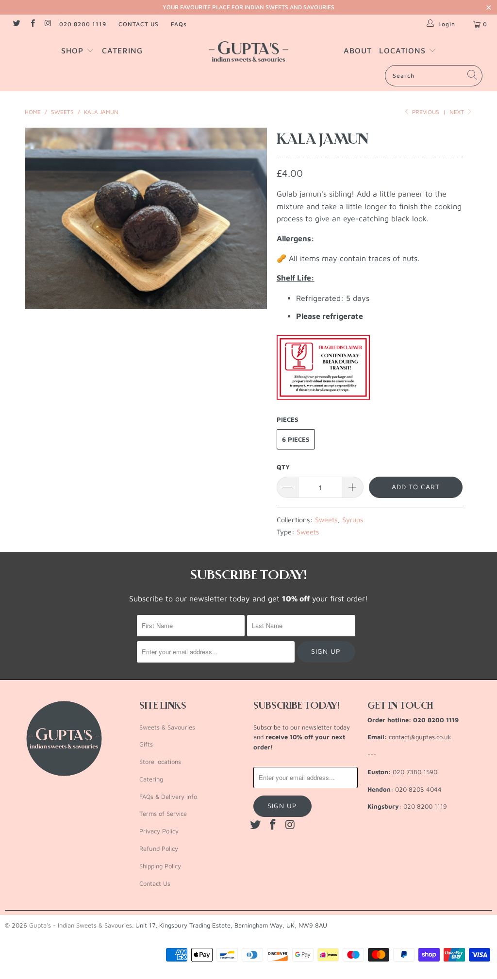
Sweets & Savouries (167, 727)
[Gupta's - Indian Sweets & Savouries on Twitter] (16, 24)
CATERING (122, 50)
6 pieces (296, 439)
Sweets (326, 519)
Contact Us (154, 883)
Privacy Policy (159, 831)
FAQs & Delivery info (168, 796)
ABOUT (358, 50)
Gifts (146, 744)
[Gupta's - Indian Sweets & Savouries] (248, 51)
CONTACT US (138, 24)
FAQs (179, 24)
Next (457, 112)
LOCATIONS (404, 50)
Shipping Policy (160, 866)
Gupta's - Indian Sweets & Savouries (80, 925)
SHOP (73, 50)
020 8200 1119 (82, 24)
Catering (151, 779)
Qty (283, 467)
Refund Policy (158, 848)
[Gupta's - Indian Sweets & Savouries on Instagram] (48, 24)
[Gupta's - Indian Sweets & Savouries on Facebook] (32, 24)
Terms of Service (163, 813)
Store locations (160, 761)
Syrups (353, 519)
